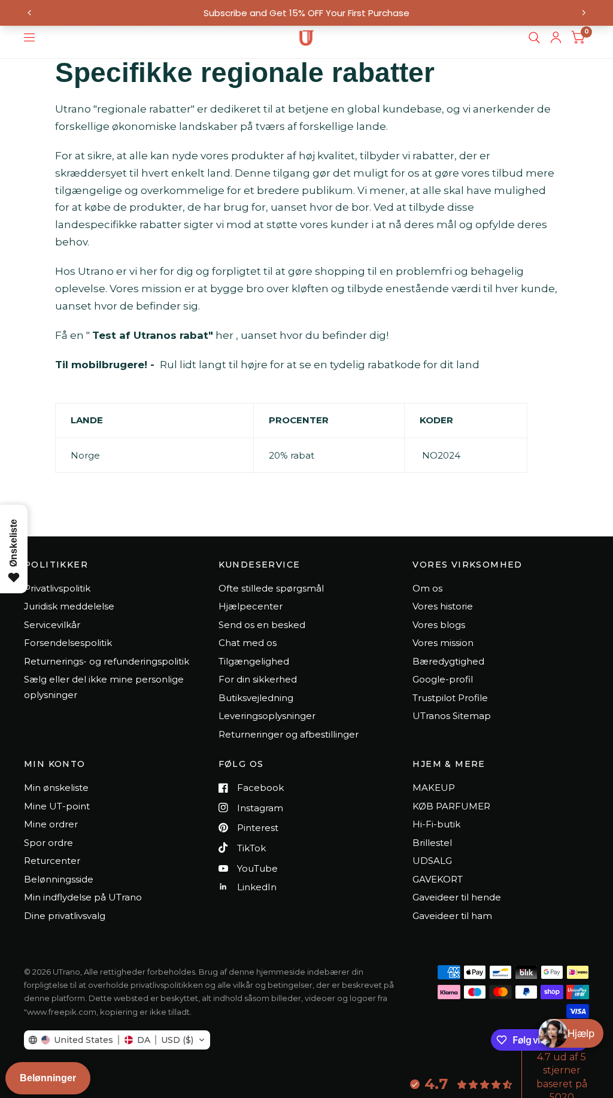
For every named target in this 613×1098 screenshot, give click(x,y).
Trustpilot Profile (450, 697)
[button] (117, 1040)
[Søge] (534, 37)
